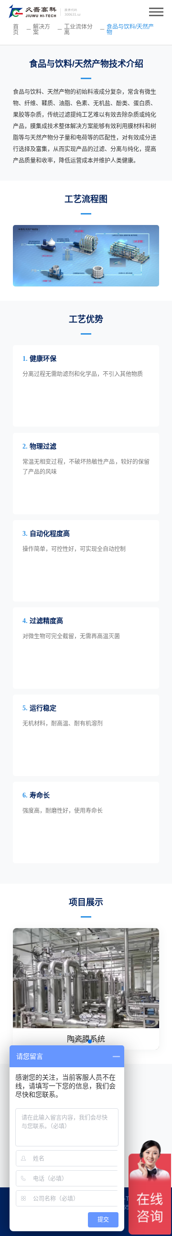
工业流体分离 (78, 29)
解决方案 (41, 29)
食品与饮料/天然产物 (130, 29)
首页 (16, 29)
